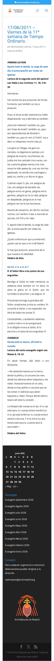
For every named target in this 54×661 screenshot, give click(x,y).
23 (19, 477)
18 (28, 472)
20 (7, 477)
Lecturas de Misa (14, 50)
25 (28, 477)
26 (32, 477)
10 (24, 467)
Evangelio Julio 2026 (15, 512)
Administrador (17, 46)
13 (7, 472)
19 (32, 472)
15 (15, 472)
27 (7, 482)
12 (32, 467)
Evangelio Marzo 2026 (16, 538)
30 (19, 482)
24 (24, 477)
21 (11, 477)
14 (11, 472)
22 (15, 477)
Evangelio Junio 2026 (16, 519)
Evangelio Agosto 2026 (17, 506)
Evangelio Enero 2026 (16, 551)
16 (19, 472)
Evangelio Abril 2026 (15, 532)
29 (15, 482)
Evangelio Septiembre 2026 (19, 499)
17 (24, 472)
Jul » (15, 486)
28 (11, 482)
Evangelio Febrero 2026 (17, 545)
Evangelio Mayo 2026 (16, 525)
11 (28, 467)
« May (8, 486)
